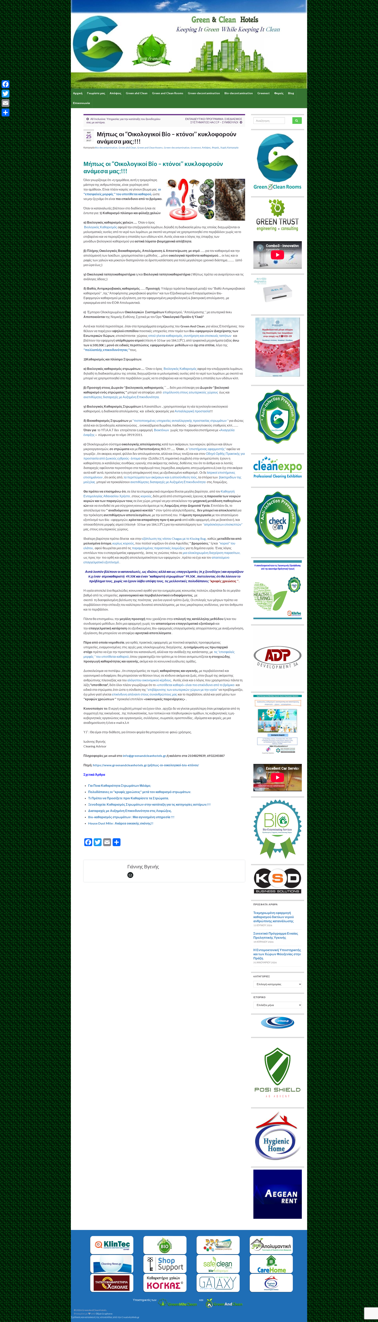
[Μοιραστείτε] (5, 112)
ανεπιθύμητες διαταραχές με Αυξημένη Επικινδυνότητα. (121, 397)
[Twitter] (5, 93)
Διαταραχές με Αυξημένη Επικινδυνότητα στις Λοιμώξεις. (130, 811)
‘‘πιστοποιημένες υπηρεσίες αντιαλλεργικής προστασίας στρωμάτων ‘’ (180, 420)
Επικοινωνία (81, 103)
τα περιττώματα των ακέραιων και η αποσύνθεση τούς (160, 477)
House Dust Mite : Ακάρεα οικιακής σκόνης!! (120, 823)
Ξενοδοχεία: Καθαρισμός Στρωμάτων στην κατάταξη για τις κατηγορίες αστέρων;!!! (149, 804)
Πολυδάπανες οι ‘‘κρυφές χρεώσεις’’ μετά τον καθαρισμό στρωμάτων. (139, 792)
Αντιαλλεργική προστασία (192, 411)
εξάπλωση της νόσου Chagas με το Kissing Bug (174, 538)
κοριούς (146, 496)
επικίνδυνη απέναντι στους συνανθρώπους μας (145, 694)
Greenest (263, 93)
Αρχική (77, 93)
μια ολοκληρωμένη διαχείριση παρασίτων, (211, 553)
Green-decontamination (204, 93)
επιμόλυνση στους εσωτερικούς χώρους (190, 392)
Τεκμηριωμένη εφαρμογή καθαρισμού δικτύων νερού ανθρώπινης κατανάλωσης (273, 917)
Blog (291, 93)
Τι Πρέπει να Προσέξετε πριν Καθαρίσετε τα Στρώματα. (128, 798)
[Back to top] (369, 1299)
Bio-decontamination (238, 93)
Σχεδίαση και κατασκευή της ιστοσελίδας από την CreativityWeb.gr (105, 1317)
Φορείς (279, 93)
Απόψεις (115, 93)
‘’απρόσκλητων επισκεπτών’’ (222, 524)
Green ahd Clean (136, 93)
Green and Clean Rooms (167, 93)
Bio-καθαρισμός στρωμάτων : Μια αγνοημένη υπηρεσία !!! (131, 817)
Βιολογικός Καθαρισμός (100, 227)
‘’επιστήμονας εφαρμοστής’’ (207, 449)
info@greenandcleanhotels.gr (144, 755)
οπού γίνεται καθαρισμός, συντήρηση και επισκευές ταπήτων (189, 335)
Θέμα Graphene (104, 1313)
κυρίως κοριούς (123, 543)
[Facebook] (5, 84)
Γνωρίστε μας (96, 93)
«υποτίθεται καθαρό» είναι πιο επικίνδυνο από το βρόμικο (195, 685)
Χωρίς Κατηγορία (229, 147)
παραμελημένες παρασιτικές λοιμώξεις (158, 548)
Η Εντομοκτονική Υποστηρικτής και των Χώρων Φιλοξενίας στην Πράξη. (277, 954)
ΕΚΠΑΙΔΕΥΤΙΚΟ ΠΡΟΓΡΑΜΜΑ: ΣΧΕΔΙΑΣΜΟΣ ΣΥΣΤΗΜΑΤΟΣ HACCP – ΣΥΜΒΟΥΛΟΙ (213, 120)
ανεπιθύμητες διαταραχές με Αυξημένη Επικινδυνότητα (168, 482)
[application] (277, 254)
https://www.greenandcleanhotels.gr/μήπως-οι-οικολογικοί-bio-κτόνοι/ (146, 765)
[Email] (5, 103)
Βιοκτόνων (161, 430)
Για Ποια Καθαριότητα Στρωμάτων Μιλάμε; (119, 785)
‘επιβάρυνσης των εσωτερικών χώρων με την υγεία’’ (183, 689)
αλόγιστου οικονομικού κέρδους (149, 680)
